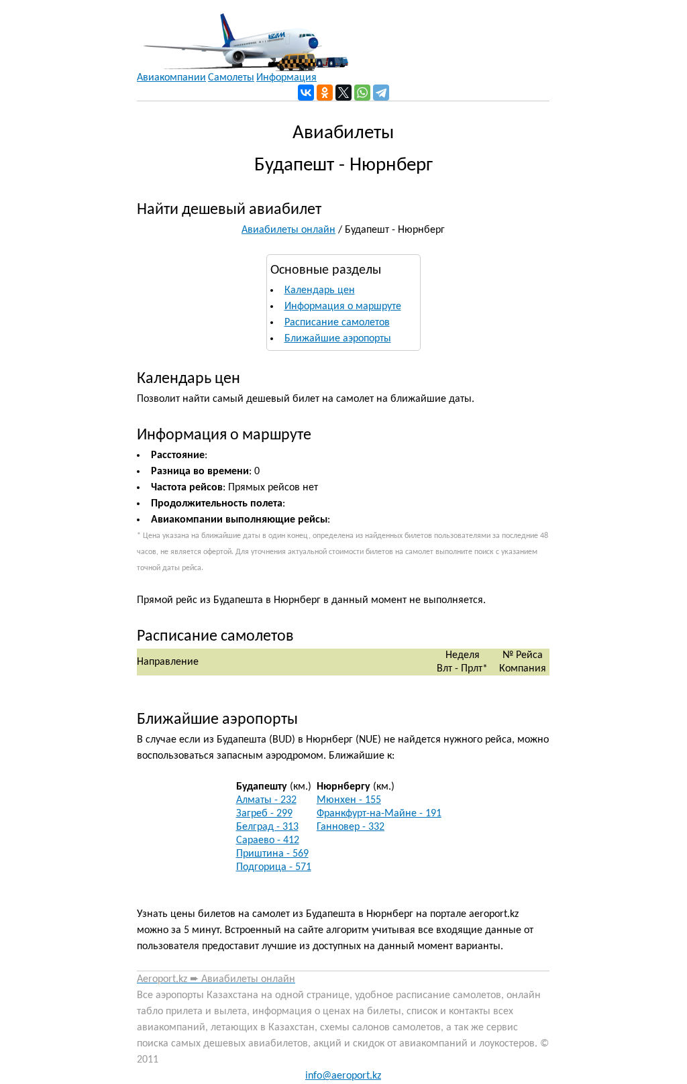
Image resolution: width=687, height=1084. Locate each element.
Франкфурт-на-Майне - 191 (379, 813)
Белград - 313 (267, 827)
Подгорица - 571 (273, 867)
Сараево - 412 (267, 840)
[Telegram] (381, 93)
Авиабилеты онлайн (288, 230)
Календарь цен (319, 290)
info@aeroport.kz (343, 1076)
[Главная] (242, 35)
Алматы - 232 (266, 800)
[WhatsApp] (362, 93)
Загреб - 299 (264, 813)
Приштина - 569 (272, 854)
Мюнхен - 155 (349, 800)
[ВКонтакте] (306, 93)
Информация (286, 77)
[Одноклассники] (325, 93)
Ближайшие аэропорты (337, 338)
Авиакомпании (171, 77)
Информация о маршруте (342, 306)
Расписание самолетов (337, 322)
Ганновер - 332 (350, 827)
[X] (343, 93)
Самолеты (231, 77)
